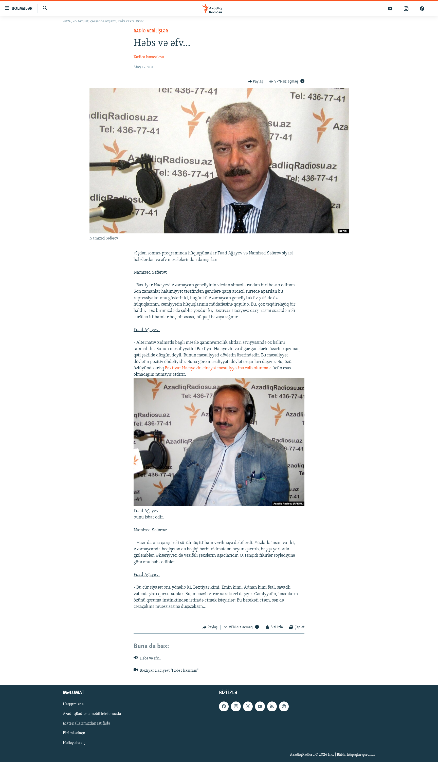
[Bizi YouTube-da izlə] (390, 9)
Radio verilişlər (151, 31)
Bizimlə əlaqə (74, 733)
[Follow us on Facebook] (224, 706)
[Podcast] (284, 706)
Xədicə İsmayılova (149, 57)
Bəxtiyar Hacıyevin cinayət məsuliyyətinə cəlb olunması (218, 368)
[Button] (255, 81)
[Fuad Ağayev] (219, 505)
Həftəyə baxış (74, 743)
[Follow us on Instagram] (236, 706)
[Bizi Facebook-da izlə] (422, 9)
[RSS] (272, 706)
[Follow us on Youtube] (260, 706)
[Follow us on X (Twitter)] (248, 706)
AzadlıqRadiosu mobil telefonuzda (92, 714)
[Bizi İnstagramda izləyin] (406, 9)
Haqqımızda (73, 705)
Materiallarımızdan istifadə (86, 724)
